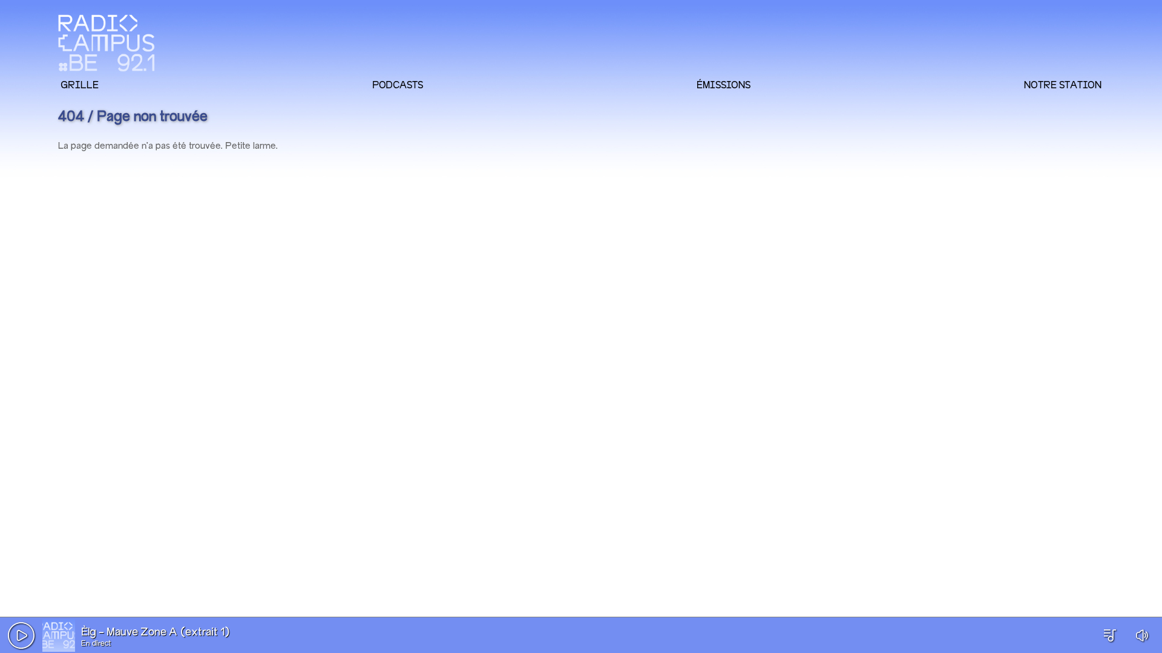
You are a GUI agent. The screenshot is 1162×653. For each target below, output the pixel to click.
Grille (80, 85)
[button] (21, 635)
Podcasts (397, 85)
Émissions (723, 85)
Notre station (1062, 85)
